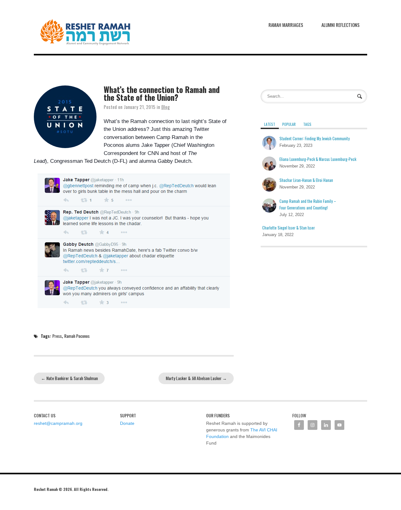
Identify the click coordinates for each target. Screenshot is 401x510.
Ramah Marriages (285, 24)
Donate (127, 423)
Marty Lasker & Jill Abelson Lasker (196, 378)
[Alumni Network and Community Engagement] (85, 27)
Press (57, 335)
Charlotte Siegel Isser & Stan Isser (288, 228)
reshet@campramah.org (58, 423)
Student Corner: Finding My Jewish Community (314, 139)
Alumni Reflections (340, 24)
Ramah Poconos (77, 335)
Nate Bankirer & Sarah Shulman (69, 378)
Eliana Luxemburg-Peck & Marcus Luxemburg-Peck (317, 159)
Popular (289, 124)
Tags (307, 124)
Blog (165, 106)
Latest (269, 124)
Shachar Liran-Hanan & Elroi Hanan (306, 180)
